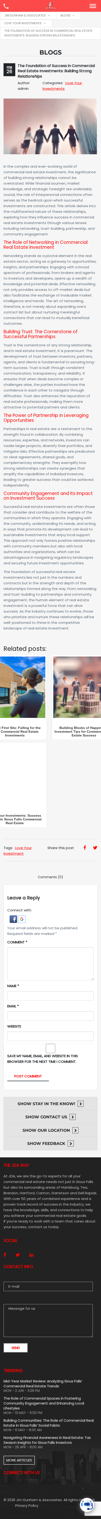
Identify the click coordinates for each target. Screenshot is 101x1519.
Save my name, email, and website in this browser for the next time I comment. (42, 1058)
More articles (19, 1460)
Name (13, 985)
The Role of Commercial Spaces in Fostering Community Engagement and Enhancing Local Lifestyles (44, 1403)
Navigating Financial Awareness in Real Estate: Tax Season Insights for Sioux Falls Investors (47, 1440)
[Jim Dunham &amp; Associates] (50, 5)
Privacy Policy (26, 1505)
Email (13, 1006)
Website (14, 1026)
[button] (14, 918)
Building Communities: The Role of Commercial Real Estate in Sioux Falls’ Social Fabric (49, 1423)
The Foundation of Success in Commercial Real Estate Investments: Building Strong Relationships (56, 71)
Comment (17, 942)
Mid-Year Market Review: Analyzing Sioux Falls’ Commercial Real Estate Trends (43, 1383)
